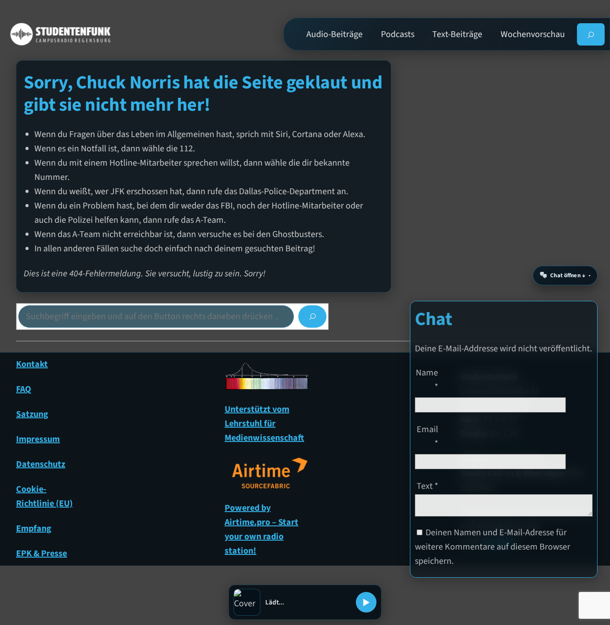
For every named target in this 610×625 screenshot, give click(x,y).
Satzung (32, 414)
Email (427, 436)
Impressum (38, 439)
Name (427, 379)
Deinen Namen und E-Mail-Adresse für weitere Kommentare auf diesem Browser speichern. (492, 546)
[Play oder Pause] (366, 602)
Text (427, 485)
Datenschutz (40, 464)
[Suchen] (312, 316)
